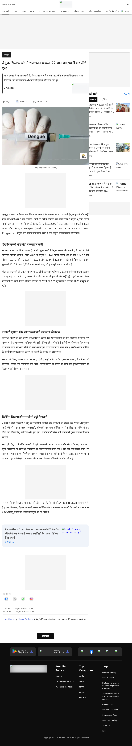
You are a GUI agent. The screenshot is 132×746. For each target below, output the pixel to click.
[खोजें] (128, 4)
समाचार (6, 55)
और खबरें (45, 636)
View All (127, 94)
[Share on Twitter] (14, 599)
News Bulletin (25, 619)
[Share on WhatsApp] (23, 599)
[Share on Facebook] (6, 599)
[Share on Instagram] (31, 599)
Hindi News (9, 619)
